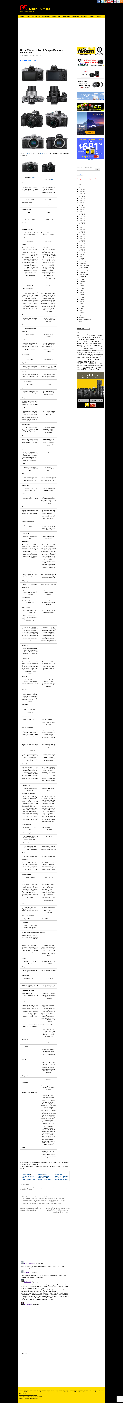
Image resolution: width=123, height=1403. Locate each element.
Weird (80, 321)
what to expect (95, 367)
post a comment (28, 1189)
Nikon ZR (81, 312)
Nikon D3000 (82, 189)
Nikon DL (81, 260)
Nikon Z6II (81, 292)
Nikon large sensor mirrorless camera (90, 347)
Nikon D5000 (82, 215)
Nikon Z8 (81, 303)
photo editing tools (81, 356)
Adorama (24, 1174)
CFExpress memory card (83, 336)
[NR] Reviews (82, 323)
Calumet (27, 1178)
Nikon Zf (81, 308)
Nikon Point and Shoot (84, 274)
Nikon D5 (81, 211)
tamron (78, 357)
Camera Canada (31, 1179)
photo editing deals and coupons (95, 354)
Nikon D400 (82, 207)
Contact (99, 16)
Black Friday (85, 334)
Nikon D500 (82, 213)
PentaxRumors (56, 16)
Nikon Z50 (34, 1188)
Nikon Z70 (81, 298)
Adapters (79, 334)
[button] (90, 390)
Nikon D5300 (82, 220)
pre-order (89, 356)
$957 (28, 153)
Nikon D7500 (82, 242)
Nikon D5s (81, 225)
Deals (80, 184)
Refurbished (95, 356)
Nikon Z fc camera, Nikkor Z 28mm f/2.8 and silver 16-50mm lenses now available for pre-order (58, 1210)
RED (80, 316)
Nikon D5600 (82, 224)
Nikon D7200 (82, 238)
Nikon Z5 (81, 283)
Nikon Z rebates (82, 354)
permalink (52, 1188)
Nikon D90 (81, 254)
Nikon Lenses (82, 269)
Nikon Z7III (81, 301)
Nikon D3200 (82, 195)
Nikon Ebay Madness (84, 261)
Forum (28, 16)
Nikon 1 (81, 188)
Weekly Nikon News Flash (85, 319)
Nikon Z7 (81, 296)
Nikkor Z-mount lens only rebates (87, 343)
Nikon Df (81, 256)
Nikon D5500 (82, 222)
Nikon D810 (82, 249)
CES (94, 334)
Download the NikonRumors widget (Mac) (28, 1395)
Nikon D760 (82, 243)
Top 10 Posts (82, 317)
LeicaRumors (46, 16)
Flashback (81, 186)
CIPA (93, 338)
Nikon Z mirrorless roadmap (94, 352)
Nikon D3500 (82, 200)
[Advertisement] (45, 34)
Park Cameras (30, 1176)
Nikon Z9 (81, 305)
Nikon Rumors (39, 8)
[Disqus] (45, 1282)
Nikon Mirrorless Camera (85, 270)
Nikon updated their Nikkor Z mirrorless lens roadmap (30, 1209)
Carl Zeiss (90, 334)
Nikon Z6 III (91, 350)
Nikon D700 (82, 233)
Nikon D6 (81, 227)
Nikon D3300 (82, 197)
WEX (23, 1178)
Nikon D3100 (82, 193)
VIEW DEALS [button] (83, 400)
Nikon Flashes (82, 263)
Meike (97, 342)
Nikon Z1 (81, 278)
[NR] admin (25, 55)
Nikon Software (82, 276)
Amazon (24, 1176)
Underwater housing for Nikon (93, 365)
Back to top (25, 1353)
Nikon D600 (82, 229)
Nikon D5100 (82, 216)
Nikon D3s (81, 202)
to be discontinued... (90, 364)
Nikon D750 (82, 240)
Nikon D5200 (82, 218)
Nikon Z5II (81, 289)
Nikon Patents (82, 272)
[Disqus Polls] (45, 1237)
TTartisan (85, 365)
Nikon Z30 (81, 280)
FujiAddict (84, 16)
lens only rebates (90, 341)
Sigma (101, 356)
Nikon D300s (82, 191)
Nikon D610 (82, 231)
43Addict (92, 16)
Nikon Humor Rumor (84, 265)
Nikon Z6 (81, 290)
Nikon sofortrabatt (84, 350)
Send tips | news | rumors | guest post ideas (87, 179)
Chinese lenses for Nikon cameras (89, 336)
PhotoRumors (36, 16)
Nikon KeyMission (83, 267)
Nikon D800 (82, 247)
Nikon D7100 (82, 236)
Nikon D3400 (82, 198)
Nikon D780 (82, 245)
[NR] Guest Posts (92, 369)
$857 (41, 153)
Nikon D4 (81, 206)
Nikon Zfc (40, 1188)
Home (22, 16)
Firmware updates (88, 339)
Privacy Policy (74, 1391)
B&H (28, 1174)
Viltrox (82, 367)
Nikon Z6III (81, 294)
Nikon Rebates (90, 348)
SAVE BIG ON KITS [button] (96, 400)
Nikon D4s (81, 209)
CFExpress (97, 334)
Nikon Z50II (82, 287)
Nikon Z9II (81, 307)
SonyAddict (75, 16)
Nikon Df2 (81, 258)
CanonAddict (66, 16)
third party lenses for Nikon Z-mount (88, 361)
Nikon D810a (82, 251)
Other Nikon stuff (83, 314)
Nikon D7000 (82, 234)
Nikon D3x (81, 204)
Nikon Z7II (81, 299)
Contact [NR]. (39, 1396)
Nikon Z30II (82, 281)
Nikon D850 (82, 252)
